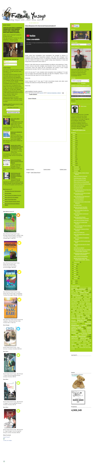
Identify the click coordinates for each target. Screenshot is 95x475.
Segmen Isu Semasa (77, 321)
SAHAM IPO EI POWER (86, 316)
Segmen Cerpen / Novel (78, 318)
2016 (74, 155)
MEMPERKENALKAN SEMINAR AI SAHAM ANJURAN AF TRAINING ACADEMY (16, 175)
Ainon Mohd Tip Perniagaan (11, 197)
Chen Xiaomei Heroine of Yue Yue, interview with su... (82, 190)
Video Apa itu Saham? (79, 247)
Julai (75, 266)
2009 (74, 283)
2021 (74, 145)
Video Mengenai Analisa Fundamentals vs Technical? (81, 217)
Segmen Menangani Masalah (81, 327)
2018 (74, 151)
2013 (74, 161)
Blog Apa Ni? (79, 291)
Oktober (76, 171)
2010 (74, 281)
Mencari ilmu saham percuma (80, 309)
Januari (76, 278)
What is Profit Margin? (79, 185)
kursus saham (81, 304)
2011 (74, 165)
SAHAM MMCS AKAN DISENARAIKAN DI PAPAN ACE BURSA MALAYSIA (17, 147)
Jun (75, 268)
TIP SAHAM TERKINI (78, 187)
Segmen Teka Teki (84, 338)
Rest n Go (73, 316)
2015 (74, 157)
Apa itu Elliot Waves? (79, 199)
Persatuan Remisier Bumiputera (13, 191)
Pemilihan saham (87, 310)
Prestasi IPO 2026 (79, 313)
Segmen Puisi (74, 338)
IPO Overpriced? (87, 300)
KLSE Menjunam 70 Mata (80, 178)
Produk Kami (80, 315)
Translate (83, 83)
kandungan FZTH (74, 303)
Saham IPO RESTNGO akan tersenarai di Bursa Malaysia (17, 161)
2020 (74, 147)
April (75, 272)
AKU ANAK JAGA (77, 205)
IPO (82, 300)
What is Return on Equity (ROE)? (81, 182)
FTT (73, 297)
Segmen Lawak (76, 327)
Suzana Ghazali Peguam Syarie (12, 201)
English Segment (76, 295)
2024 (74, 138)
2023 (74, 140)
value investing (78, 345)
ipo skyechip (74, 301)
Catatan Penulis (84, 292)
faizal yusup (83, 106)
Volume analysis (86, 345)
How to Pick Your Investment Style (82, 184)
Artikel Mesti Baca (80, 289)
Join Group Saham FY (85, 301)
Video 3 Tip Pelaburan (79, 232)
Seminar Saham (83, 339)
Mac (75, 274)
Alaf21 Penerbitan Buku (10, 199)
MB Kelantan (80, 307)
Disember (76, 167)
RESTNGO (78, 316)
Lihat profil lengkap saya (79, 130)
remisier (87, 315)
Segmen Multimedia (81, 334)
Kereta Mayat (8, 193)
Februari (76, 276)
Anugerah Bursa (82, 288)
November (77, 169)
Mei (75, 270)
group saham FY (86, 298)
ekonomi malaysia (83, 294)
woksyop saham (74, 347)
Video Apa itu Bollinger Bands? (81, 220)
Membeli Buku (88, 307)
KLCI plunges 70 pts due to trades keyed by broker (82, 193)
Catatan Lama (63, 169)
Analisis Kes (74, 288)
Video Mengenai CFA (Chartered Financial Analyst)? (40, 26)
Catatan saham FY (74, 294)
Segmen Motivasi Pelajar (84, 333)
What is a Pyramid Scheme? (80, 176)
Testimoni (73, 344)
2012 (74, 163)
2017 (74, 153)
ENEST (90, 294)
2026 (74, 134)
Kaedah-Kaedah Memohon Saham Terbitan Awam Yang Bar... (82, 250)
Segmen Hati (82, 320)
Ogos (75, 264)
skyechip (78, 342)
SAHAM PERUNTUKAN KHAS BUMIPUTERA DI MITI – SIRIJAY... (82, 259)
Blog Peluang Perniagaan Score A (13, 195)
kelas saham (82, 303)
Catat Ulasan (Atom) (35, 172)
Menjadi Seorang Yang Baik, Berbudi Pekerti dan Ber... (81, 207)
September (77, 262)
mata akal (83, 306)
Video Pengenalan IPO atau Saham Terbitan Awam (82, 226)
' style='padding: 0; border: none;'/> (33, 91)
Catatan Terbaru (30, 169)
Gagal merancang (79, 297)
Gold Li (85, 297)
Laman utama (47, 169)
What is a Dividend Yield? (80, 180)
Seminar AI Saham (74, 339)
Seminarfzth (85, 341)
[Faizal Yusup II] (4, 439)
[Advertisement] (46, 155)
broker (85, 291)
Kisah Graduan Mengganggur (81, 256)
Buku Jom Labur (74, 292)
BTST (89, 291)
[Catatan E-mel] (62, 92)
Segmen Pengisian (78, 336)
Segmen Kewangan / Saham (54, 92)
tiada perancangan (82, 344)
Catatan (7, 61)
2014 (74, 159)
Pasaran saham (80, 310)
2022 (74, 142)
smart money (86, 342)
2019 (74, 149)
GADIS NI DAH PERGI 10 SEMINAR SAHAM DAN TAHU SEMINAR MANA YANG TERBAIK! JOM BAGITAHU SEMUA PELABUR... (12, 30)
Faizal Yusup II (6, 437)
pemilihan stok (76, 312)
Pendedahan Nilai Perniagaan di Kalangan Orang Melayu (82, 253)
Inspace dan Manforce (75, 300)
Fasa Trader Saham (87, 295)
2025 (74, 136)
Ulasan (7, 64)
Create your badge (7, 440)
